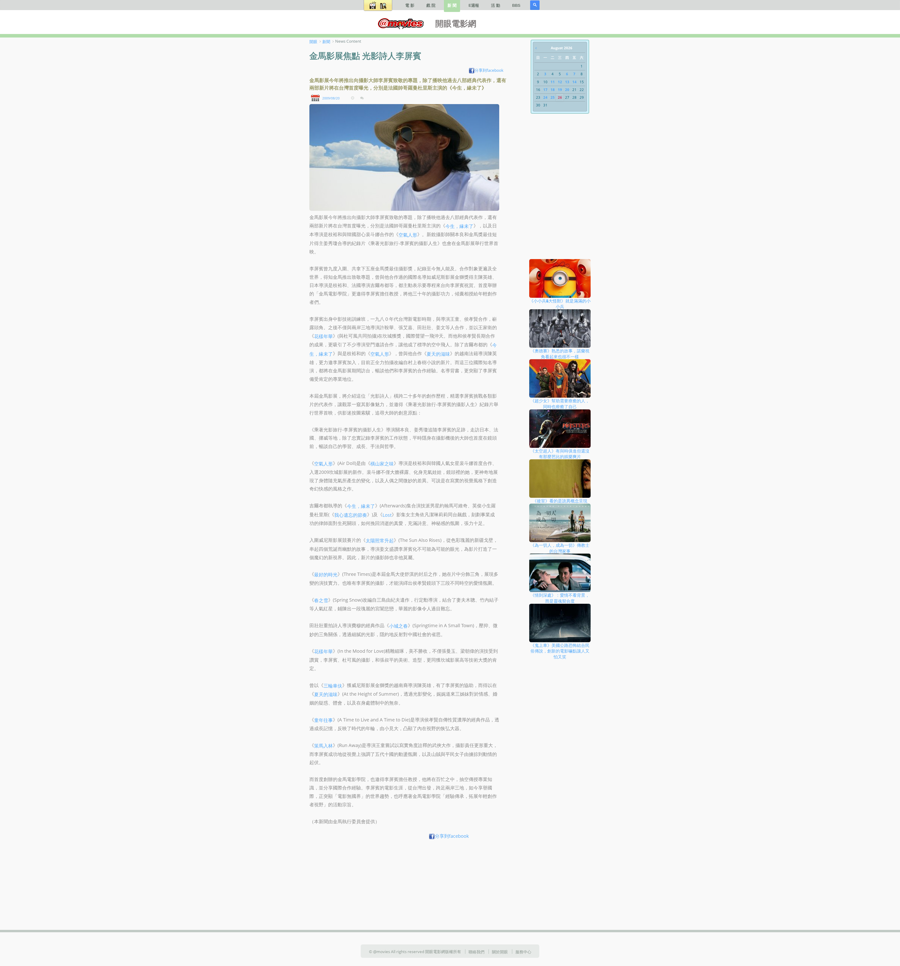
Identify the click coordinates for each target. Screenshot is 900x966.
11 (553, 81)
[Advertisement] (409, 878)
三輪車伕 (332, 685)
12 (560, 81)
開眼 (313, 41)
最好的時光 (326, 574)
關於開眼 (500, 952)
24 (545, 97)
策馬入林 (323, 746)
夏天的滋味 (438, 354)
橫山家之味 (382, 463)
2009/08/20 (331, 98)
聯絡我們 (476, 952)
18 (553, 89)
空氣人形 (407, 235)
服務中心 (523, 952)
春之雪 (321, 600)
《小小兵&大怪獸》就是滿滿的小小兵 (560, 303)
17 (545, 89)
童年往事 (323, 720)
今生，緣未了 (459, 226)
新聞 (326, 41)
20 (567, 89)
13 (567, 81)
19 (560, 89)
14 (574, 81)
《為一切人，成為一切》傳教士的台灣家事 (559, 548)
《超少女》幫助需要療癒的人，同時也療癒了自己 (559, 403)
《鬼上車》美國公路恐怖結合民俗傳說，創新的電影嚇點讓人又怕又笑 (559, 650)
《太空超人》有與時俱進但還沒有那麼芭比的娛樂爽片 (559, 453)
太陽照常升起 (380, 540)
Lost (387, 515)
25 (553, 97)
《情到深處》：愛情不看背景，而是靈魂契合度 (559, 598)
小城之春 (398, 626)
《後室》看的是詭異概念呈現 (559, 501)
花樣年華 (323, 336)
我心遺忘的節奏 (350, 515)
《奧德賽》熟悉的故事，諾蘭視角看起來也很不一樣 (559, 353)
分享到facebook (489, 70)
